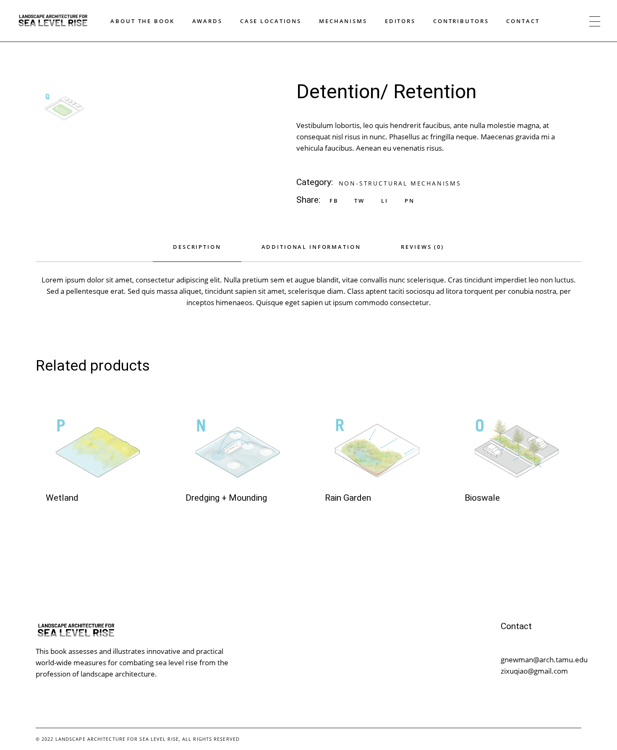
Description (197, 247)
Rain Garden (348, 498)
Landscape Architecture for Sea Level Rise (117, 739)
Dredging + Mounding (226, 498)
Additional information (311, 247)
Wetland (62, 498)
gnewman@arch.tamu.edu (544, 659)
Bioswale (482, 498)
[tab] (197, 251)
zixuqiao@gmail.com (534, 671)
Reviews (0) (422, 247)
